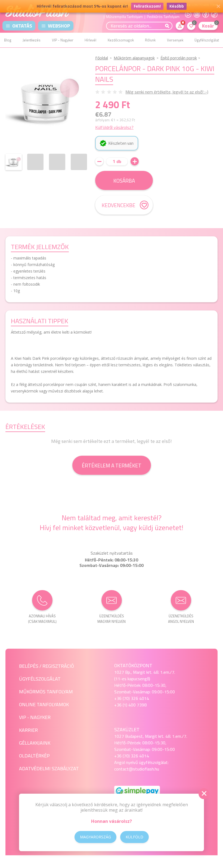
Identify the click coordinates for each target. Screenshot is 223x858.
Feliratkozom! (147, 6)
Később (176, 6)
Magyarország (95, 836)
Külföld (134, 836)
